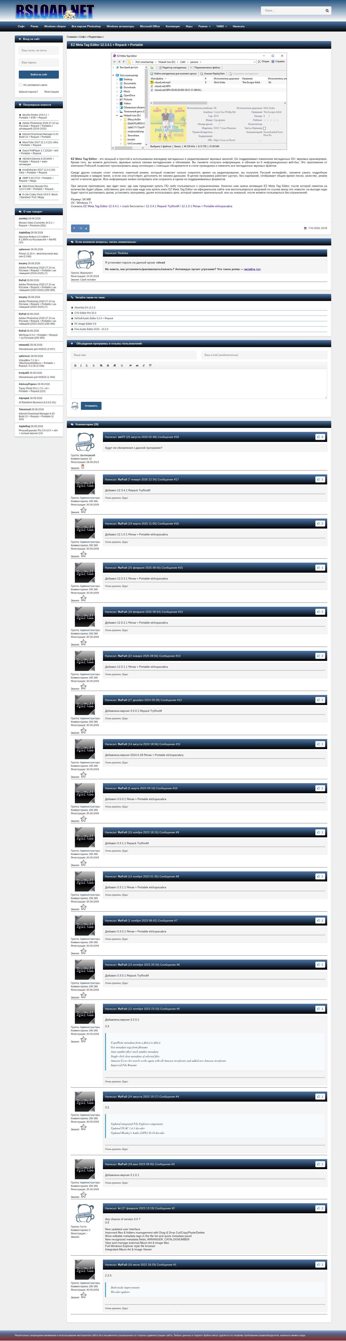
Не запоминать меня (35, 85)
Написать (239, 26)
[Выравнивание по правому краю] (114, 365)
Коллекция (173, 26)
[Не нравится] (74, 228)
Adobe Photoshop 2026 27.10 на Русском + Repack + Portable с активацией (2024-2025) (38, 126)
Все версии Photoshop (86, 26)
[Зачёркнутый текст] (93, 365)
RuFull (122, 479)
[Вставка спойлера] (150, 365)
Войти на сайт (39, 74)
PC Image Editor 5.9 (85, 323)
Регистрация (51, 91)
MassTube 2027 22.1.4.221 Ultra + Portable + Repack (38, 144)
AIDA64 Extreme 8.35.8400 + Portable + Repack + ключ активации (36, 161)
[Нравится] (86, 228)
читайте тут (252, 269)
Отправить (91, 405)
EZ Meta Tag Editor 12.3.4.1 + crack (106, 206)
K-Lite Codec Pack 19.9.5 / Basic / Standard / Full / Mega (38, 196)
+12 (80, 228)
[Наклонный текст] (81, 365)
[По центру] (108, 365)
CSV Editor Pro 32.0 (85, 313)
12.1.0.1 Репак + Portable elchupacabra (207, 206)
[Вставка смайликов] (122, 365)
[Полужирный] (75, 365)
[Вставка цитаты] (137, 365)
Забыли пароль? (28, 91)
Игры (189, 26)
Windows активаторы (120, 26)
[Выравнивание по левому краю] (101, 365)
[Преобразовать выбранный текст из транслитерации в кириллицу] (143, 365)
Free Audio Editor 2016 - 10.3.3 (91, 329)
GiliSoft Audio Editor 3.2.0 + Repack (93, 318)
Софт (21, 26)
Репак (34, 26)
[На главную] (65, 10)
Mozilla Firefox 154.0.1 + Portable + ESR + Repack (34, 116)
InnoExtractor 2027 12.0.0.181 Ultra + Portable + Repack (37, 171)
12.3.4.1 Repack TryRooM (162, 206)
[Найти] (327, 11)
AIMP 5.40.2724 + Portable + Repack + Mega (36, 179)
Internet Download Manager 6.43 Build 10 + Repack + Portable (38, 135)
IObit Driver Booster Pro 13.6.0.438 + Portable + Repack (36, 187)
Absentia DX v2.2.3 (84, 307)
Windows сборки (55, 26)
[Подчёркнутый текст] (87, 365)
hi (119, 1208)
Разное (202, 26)
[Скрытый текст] (130, 365)
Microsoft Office (150, 26)
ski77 (121, 437)
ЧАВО (220, 26)
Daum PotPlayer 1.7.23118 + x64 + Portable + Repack (38, 152)
